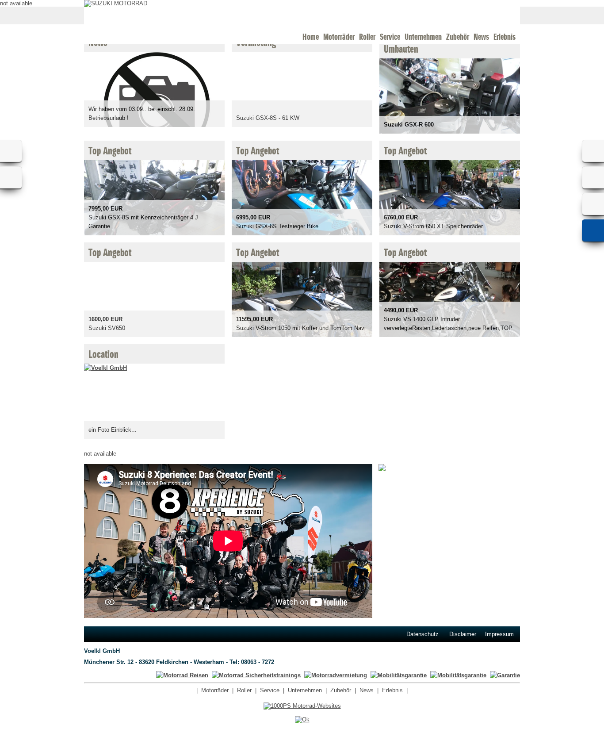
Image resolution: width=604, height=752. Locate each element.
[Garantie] (505, 675)
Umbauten (401, 49)
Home (310, 37)
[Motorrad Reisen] (182, 675)
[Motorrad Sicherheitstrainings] (256, 675)
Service (390, 37)
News (481, 37)
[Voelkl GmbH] (105, 367)
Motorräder (339, 37)
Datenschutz (422, 634)
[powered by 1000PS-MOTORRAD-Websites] (302, 705)
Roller (367, 37)
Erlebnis (504, 37)
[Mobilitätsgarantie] (458, 675)
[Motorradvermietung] (335, 675)
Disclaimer (462, 634)
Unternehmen (423, 37)
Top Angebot (109, 151)
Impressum (499, 634)
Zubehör (457, 37)
